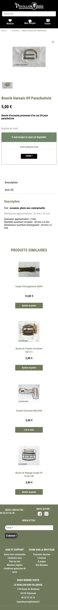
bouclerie (15, 30)
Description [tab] (11, 182)
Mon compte (30, 23)
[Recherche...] (29, 13)
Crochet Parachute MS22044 (29, 410)
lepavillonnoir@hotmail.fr (28, 601)
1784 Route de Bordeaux (28, 589)
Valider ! (29, 156)
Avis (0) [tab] (9, 189)
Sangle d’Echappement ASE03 (29, 286)
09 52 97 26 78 (7, 513)
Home (3, 30)
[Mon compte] (30, 21)
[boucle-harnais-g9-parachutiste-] (29, 56)
